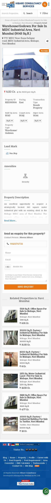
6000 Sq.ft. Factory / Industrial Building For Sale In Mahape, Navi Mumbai (34, 354)
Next (45, 67)
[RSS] (37, 466)
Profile (32, 458)
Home (7, 20)
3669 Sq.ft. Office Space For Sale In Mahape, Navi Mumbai (33, 397)
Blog (5, 458)
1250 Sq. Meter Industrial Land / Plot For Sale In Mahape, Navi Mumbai (32, 376)
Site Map (29, 466)
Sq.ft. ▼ (10, 121)
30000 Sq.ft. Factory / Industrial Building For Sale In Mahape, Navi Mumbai (34, 332)
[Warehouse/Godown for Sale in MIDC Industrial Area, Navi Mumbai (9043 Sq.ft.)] (25, 79)
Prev (6, 67)
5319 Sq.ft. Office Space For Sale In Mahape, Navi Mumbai (33, 311)
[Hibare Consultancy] (24, 5)
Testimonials (39, 463)
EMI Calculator (23, 463)
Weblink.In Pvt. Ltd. (32, 476)
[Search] (44, 4)
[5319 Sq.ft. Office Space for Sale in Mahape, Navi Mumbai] (11, 316)
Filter (45, 13)
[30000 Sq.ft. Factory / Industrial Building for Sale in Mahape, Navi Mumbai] (11, 338)
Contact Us (17, 466)
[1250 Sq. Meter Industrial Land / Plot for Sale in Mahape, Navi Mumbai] (11, 381)
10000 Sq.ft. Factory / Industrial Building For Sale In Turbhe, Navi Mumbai (34, 419)
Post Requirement (32, 460)
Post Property (15, 460)
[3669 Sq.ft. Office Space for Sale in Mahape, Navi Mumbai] (11, 402)
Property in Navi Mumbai (21, 20)
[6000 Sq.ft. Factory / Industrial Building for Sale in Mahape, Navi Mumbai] (11, 359)
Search (29, 13)
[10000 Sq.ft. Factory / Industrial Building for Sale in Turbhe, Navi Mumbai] (11, 424)
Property (22, 458)
